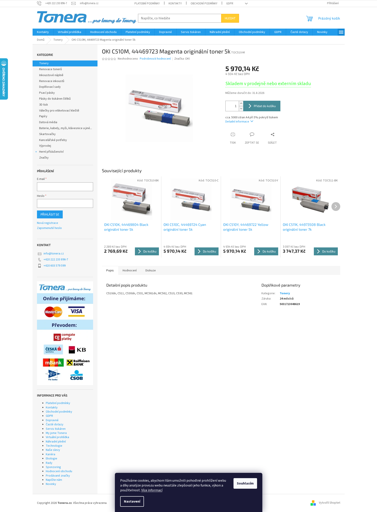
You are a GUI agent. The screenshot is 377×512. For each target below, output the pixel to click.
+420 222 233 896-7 (56, 259)
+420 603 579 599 (55, 265)
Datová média (48, 122)
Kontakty (175, 3)
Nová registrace (47, 223)
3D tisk (43, 104)
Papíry (43, 116)
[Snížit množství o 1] (241, 108)
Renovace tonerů (50, 69)
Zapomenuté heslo (49, 228)
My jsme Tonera (56, 433)
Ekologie (51, 458)
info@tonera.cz (54, 253)
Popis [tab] (110, 270)
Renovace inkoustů (51, 81)
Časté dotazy (54, 424)
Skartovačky (47, 134)
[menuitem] (43, 32)
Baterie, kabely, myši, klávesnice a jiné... (65, 128)
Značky (44, 157)
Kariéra (50, 454)
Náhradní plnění (56, 441)
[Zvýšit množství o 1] (241, 103)
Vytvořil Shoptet (329, 503)
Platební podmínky (147, 3)
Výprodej (45, 146)
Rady (49, 463)
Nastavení (132, 501)
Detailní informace (237, 121)
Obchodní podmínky (204, 3)
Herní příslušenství (51, 152)
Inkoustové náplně (51, 75)
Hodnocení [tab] (130, 270)
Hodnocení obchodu (59, 471)
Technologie (54, 446)
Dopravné (52, 420)
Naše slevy (53, 450)
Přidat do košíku (265, 106)
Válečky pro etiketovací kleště (59, 110)
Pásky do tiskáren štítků (55, 99)
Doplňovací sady (50, 87)
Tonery (44, 63)
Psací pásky (47, 93)
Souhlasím (245, 483)
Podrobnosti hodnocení (155, 59)
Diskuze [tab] (150, 270)
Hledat (230, 18)
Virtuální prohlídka (57, 437)
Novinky (51, 484)
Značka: (182, 59)
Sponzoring (53, 467)
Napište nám (54, 480)
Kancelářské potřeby (53, 140)
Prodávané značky (58, 476)
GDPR (229, 3)
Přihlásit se (49, 214)
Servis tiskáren (56, 429)
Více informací (151, 490)
